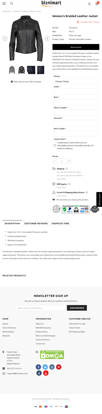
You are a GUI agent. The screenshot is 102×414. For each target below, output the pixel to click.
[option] (26, 38)
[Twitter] (45, 367)
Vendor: (55, 27)
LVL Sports (73, 27)
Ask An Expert (36, 81)
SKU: (54, 31)
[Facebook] (38, 367)
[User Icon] (89, 3)
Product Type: (58, 39)
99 (57, 199)
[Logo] (51, 3)
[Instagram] (52, 367)
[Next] (47, 38)
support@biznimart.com (17, 373)
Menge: (55, 156)
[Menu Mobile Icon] (4, 3)
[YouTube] (45, 373)
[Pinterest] (58, 367)
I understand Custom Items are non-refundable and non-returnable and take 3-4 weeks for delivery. (75, 145)
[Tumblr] (39, 373)
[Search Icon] (14, 3)
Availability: (57, 35)
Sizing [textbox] (57, 76)
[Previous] (5, 38)
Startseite (7, 11)
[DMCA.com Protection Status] (52, 354)
